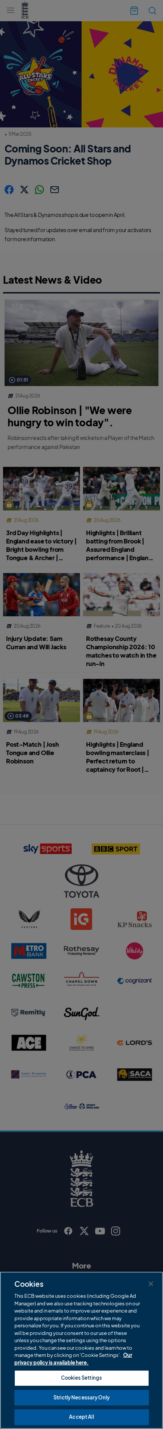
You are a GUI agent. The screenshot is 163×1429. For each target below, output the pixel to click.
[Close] (151, 1283)
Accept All (81, 1417)
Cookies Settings (81, 1378)
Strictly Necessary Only (81, 1397)
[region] (81, 1350)
